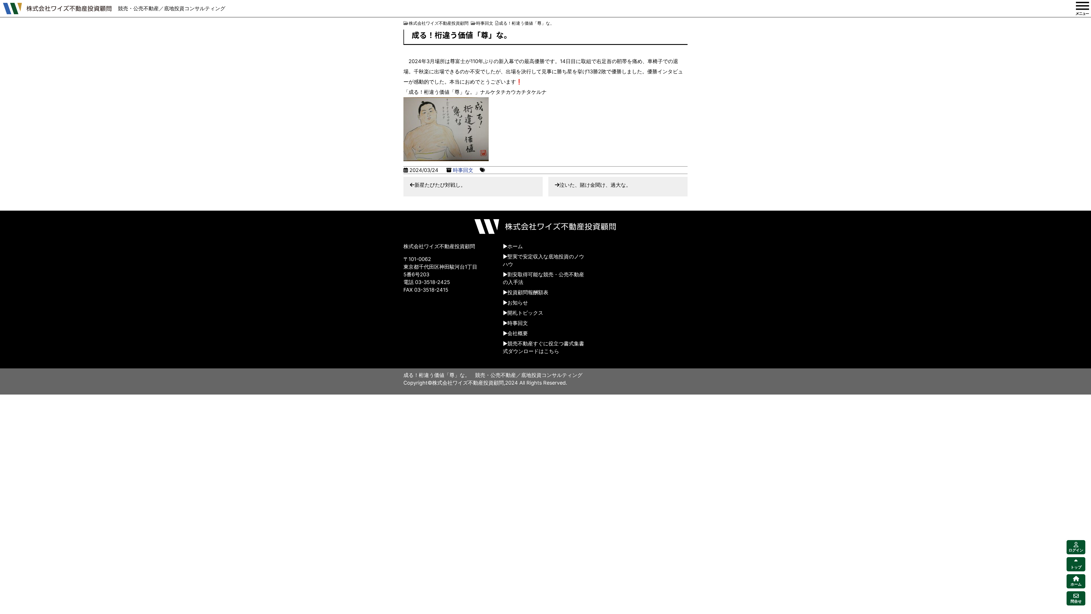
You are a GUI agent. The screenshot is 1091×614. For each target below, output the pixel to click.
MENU (1082, 8)
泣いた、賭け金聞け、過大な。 (595, 185)
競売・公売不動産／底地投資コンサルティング (171, 8)
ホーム (515, 246)
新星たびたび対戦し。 (440, 185)
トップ (1076, 567)
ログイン (1076, 550)
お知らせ (517, 303)
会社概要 (517, 333)
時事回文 (463, 170)
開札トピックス (525, 313)
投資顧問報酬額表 (527, 292)
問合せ (1076, 601)
